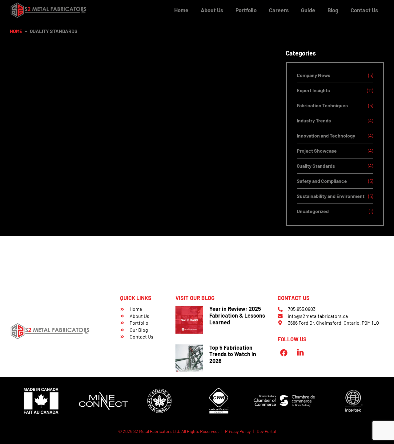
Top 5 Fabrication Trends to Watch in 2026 (232, 354)
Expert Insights (313, 90)
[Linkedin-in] (300, 353)
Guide (308, 10)
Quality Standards (316, 166)
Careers (279, 10)
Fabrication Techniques (322, 105)
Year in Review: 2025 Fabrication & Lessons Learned (237, 315)
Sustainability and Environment (330, 196)
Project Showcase (317, 151)
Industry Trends (314, 120)
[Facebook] (283, 353)
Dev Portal (266, 431)
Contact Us (364, 10)
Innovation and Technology (326, 135)
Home (181, 10)
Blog (333, 10)
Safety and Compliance (322, 181)
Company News (313, 75)
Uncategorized (313, 211)
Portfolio (246, 10)
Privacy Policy (238, 431)
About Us (212, 10)
